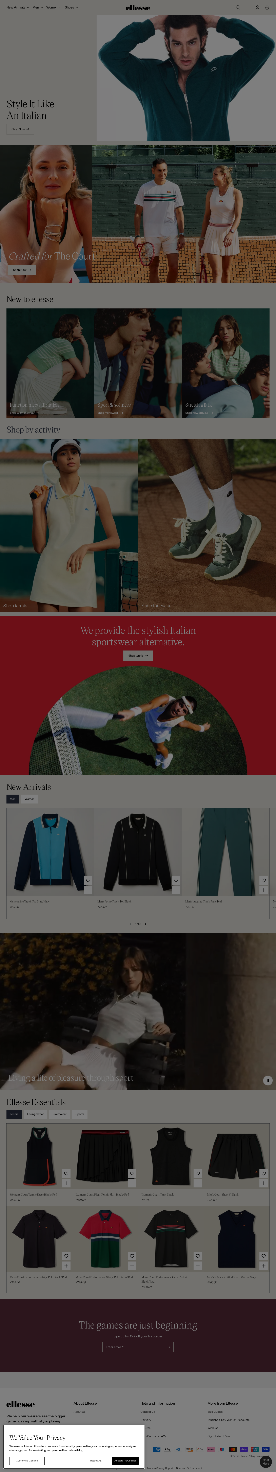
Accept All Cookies (125, 1460)
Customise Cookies (27, 1460)
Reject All (95, 1460)
